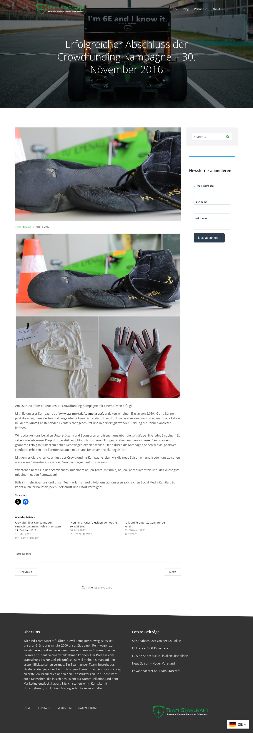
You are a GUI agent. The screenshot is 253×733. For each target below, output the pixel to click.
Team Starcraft (23, 227)
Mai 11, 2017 (42, 226)
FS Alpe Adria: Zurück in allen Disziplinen (160, 656)
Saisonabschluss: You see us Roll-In (156, 641)
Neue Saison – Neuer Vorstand (153, 663)
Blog (186, 9)
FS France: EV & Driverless (150, 648)
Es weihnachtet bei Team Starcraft (156, 671)
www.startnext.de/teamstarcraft (81, 413)
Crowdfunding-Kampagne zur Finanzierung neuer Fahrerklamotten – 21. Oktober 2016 (39, 526)
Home (174, 9)
